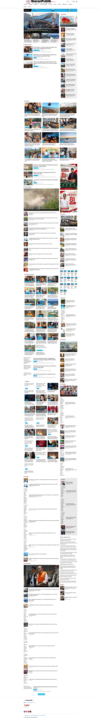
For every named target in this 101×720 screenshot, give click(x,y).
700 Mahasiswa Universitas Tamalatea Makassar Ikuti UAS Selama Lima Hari (43, 479)
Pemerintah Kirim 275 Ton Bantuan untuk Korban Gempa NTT (71, 95)
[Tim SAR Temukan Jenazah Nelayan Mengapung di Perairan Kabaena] (50, 137)
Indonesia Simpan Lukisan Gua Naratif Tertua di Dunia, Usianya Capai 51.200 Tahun (71, 329)
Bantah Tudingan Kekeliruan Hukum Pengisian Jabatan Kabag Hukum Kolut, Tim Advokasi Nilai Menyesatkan (71, 483)
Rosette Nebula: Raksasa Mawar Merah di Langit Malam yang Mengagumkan (41, 449)
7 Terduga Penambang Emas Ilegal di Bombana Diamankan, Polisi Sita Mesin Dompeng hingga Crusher (30, 330)
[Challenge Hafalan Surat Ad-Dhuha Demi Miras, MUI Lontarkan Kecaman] (63, 75)
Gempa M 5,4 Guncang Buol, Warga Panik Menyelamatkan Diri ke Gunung (43, 624)
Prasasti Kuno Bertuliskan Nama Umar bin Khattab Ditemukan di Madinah (70, 375)
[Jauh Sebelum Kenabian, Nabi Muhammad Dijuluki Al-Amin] (28, 182)
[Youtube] (28, 711)
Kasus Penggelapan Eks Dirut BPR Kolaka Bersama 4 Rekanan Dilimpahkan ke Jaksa (68, 556)
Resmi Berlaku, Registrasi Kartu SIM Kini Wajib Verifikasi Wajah (41, 403)
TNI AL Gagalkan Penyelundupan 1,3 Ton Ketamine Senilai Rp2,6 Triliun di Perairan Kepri (41, 29)
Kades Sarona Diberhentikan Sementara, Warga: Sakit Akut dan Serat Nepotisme (67, 573)
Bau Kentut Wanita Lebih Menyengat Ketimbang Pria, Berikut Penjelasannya (61, 280)
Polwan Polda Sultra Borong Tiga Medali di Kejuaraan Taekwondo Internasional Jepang (70, 426)
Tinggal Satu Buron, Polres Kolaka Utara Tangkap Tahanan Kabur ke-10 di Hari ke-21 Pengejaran (41, 330)
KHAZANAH (35, 182)
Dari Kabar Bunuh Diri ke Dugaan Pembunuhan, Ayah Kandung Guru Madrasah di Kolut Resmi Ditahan (53, 296)
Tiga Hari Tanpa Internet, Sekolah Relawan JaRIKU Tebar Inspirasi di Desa (43, 509)
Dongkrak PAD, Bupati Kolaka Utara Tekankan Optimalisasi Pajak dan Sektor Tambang (70, 244)
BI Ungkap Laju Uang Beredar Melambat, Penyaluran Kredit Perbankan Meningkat (70, 239)
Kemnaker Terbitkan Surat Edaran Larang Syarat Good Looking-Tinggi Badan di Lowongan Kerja (30, 460)
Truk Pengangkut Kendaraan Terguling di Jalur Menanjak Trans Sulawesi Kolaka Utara (32, 160)
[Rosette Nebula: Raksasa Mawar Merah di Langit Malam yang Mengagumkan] (41, 443)
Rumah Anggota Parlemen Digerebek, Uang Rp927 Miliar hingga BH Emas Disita (44, 264)
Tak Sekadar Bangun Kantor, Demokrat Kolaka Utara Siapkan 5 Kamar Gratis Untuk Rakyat (71, 504)
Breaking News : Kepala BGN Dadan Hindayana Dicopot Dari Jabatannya (43, 679)
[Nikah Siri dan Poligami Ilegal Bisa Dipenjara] (41, 420)
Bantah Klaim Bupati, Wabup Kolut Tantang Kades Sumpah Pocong (68, 576)
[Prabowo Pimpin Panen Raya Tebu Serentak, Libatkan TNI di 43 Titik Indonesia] (62, 250)
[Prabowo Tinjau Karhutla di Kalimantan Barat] (63, 55)
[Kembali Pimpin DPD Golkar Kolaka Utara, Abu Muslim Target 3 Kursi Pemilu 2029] (63, 491)
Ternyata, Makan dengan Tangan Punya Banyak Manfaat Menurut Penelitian (72, 287)
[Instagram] (26, 711)
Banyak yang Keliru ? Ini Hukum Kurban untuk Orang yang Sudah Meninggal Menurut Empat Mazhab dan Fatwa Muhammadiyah (71, 380)
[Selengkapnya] (50, 705)
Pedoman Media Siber (35, 715)
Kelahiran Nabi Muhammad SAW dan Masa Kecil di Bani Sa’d (70, 370)
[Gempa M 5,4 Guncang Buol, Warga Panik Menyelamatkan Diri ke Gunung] (26, 625)
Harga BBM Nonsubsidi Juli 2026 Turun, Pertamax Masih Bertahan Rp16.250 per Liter (70, 259)
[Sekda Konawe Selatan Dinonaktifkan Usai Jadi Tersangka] (30, 313)
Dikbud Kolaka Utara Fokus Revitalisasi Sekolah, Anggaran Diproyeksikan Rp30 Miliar (44, 545)
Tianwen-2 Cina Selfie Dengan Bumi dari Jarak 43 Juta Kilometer (53, 449)
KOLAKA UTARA (27, 127)
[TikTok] (30, 711)
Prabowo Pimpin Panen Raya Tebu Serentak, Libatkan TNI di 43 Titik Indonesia (71, 249)
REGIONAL (35, 57)
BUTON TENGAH (36, 66)
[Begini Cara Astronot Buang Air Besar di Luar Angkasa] (30, 432)
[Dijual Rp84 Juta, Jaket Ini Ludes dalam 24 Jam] (53, 409)
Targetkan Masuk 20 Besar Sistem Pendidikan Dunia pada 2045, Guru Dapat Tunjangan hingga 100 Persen (43, 239)
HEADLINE (38, 281)
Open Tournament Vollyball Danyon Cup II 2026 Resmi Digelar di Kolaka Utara (70, 431)
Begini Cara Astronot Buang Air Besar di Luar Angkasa (29, 437)
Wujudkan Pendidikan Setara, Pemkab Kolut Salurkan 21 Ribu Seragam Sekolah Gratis (44, 559)
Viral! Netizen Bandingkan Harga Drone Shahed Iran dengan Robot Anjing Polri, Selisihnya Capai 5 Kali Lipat (41, 414)
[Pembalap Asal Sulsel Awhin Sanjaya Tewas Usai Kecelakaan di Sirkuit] (62, 442)
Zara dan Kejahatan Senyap (70, 592)
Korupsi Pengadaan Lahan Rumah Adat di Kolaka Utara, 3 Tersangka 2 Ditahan (67, 546)
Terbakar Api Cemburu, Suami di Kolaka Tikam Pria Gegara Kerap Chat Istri (68, 570)
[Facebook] (24, 711)
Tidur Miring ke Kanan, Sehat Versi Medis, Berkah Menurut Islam (76, 287)
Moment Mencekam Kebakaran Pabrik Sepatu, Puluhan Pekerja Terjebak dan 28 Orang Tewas (43, 259)
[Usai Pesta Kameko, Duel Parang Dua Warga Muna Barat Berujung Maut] (30, 348)
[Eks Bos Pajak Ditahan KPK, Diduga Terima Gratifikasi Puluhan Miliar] (41, 279)
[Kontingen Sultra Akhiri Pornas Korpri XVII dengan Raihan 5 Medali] (62, 447)
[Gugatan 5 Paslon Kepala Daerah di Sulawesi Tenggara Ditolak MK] (63, 527)
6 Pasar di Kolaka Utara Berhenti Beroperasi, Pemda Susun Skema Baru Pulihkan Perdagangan (70, 264)
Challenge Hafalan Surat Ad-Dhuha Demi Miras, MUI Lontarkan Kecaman (71, 75)
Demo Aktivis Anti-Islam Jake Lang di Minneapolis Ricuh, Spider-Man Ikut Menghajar (42, 213)
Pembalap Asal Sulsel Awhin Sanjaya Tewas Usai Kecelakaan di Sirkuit (70, 441)
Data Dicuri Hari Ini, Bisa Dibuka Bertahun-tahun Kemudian (29, 391)
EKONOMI (44, 127)
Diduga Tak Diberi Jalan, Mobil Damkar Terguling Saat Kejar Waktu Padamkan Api (68, 130)
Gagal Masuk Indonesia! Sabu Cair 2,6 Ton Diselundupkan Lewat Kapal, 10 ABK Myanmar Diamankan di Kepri (37, 41)
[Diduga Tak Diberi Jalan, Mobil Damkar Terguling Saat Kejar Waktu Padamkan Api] (68, 123)
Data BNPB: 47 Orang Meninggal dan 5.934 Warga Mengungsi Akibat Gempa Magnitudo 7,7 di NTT (71, 90)
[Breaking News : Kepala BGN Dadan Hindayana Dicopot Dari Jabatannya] (26, 680)
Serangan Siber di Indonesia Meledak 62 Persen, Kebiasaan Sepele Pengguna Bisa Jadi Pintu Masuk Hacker (71, 60)
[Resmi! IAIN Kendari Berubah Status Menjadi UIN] (26, 554)
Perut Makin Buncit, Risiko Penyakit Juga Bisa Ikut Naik (61, 274)
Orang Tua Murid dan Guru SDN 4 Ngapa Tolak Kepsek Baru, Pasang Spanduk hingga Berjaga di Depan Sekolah (44, 495)
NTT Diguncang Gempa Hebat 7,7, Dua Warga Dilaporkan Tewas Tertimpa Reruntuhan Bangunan (45, 41)
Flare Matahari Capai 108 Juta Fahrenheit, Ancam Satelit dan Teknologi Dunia (41, 460)
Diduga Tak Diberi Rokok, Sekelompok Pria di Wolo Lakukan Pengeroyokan (52, 330)
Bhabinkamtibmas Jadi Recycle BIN (71, 598)
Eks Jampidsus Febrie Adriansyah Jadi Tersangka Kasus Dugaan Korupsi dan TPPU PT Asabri (43, 633)
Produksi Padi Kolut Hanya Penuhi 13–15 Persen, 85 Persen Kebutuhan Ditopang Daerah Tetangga (71, 229)
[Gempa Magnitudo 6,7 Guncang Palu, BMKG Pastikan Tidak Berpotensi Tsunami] (26, 659)
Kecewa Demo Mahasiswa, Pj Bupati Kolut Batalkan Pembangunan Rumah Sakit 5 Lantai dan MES (68, 543)
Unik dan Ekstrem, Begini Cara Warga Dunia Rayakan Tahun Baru (52, 426)
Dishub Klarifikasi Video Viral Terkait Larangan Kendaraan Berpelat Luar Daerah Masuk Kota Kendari (68, 549)
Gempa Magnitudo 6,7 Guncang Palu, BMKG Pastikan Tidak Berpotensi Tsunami (42, 658)
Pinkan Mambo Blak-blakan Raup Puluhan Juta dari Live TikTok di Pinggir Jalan (30, 414)
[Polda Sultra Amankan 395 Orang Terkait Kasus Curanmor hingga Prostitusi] (26, 667)
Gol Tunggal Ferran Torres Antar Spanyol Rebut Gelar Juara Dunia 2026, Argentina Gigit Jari (43, 615)
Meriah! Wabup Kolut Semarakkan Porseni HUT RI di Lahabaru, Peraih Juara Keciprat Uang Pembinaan (71, 469)
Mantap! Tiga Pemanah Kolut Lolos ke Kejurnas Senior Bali (70, 453)
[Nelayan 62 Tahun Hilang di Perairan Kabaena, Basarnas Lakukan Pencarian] (68, 137)
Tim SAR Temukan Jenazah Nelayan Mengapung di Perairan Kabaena (49, 144)
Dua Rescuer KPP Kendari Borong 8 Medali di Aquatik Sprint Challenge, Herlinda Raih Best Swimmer (71, 403)
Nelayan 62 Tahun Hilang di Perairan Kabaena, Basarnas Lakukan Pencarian (67, 144)
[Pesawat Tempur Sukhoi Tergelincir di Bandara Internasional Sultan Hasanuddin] (63, 65)
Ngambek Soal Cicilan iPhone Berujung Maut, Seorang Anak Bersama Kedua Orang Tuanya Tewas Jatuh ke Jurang (43, 218)
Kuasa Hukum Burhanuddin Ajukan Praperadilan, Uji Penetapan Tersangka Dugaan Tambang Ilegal (49, 160)
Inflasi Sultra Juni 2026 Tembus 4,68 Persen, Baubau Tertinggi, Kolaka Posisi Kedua (71, 234)
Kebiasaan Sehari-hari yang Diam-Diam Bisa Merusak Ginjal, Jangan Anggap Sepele (65, 274)
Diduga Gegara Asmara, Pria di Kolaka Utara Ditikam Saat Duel (67, 160)
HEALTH (62, 270)
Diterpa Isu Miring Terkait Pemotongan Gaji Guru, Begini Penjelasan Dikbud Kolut (68, 581)
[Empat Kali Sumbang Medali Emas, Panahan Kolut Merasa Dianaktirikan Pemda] (62, 459)
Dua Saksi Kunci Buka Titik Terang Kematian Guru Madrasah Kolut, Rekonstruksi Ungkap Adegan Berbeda (29, 307)
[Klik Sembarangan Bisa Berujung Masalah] (53, 386)
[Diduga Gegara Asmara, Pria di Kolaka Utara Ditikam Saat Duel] (68, 153)
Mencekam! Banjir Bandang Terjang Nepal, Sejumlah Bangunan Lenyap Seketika (40, 10)
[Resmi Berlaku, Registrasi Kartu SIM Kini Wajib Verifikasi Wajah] (41, 397)
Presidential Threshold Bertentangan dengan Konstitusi (70, 532)
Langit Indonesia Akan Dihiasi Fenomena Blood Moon (29, 472)
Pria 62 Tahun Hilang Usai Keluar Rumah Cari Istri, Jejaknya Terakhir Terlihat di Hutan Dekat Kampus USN (45, 63)
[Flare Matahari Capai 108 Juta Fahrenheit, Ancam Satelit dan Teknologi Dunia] (41, 455)
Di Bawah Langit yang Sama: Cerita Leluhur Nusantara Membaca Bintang (29, 449)
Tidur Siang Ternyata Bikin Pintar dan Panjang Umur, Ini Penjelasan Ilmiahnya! (72, 280)
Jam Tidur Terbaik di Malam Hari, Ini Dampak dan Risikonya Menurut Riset (61, 287)
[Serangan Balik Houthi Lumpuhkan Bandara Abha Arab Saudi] (26, 244)
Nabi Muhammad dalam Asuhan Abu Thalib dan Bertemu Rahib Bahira (69, 360)
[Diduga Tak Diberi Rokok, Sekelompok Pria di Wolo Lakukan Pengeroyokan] (53, 325)
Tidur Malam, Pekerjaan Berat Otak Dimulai (68, 280)
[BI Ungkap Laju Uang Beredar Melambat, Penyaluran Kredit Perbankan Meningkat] (62, 239)
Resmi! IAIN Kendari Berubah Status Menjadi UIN (38, 554)
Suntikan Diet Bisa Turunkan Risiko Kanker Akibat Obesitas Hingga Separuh (65, 287)
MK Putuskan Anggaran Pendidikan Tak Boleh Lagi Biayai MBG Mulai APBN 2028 (71, 29)
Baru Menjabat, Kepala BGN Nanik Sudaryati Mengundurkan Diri (41, 604)
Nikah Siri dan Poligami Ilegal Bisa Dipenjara (40, 426)
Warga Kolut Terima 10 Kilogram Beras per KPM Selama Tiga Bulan (58, 10)
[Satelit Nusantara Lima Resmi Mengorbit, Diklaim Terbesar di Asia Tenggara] (53, 455)
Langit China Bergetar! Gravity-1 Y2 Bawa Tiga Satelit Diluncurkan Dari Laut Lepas (40, 437)
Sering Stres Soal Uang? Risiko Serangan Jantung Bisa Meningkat (68, 274)
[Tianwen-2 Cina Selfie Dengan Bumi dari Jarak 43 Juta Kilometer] (53, 443)
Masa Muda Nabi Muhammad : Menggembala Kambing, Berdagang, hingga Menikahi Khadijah (44, 359)
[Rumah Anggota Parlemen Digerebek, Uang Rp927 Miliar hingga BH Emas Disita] (26, 264)
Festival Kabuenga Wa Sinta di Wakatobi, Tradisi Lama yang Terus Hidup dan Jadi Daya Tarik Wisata (71, 315)
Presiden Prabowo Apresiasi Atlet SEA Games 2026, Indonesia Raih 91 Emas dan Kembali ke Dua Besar (70, 436)
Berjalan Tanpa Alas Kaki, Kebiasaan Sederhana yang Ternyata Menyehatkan (61, 293)
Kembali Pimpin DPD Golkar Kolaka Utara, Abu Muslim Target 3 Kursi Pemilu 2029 (71, 491)
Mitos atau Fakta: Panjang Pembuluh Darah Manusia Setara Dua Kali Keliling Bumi (68, 287)
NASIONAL (49, 457)
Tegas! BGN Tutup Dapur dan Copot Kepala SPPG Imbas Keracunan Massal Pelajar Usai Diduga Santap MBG (71, 80)
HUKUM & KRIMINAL (36, 50)
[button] (74, 1)
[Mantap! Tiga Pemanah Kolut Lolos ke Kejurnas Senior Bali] (62, 453)
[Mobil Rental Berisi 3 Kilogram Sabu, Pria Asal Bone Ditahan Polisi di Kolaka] (41, 348)
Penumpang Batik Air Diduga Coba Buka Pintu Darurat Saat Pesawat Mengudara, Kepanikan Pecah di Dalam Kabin (42, 229)
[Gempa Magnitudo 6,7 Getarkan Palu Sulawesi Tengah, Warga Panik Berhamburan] (26, 647)
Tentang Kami (26, 715)
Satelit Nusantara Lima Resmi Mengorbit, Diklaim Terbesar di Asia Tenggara (53, 460)
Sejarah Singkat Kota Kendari (65, 564)
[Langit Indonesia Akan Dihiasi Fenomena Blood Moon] (30, 466)
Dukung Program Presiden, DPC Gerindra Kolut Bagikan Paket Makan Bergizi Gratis (71, 518)
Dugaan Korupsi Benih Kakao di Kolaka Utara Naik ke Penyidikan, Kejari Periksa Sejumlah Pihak (53, 319)
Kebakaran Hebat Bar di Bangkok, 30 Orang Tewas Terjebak (40, 253)
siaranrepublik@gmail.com (30, 702)
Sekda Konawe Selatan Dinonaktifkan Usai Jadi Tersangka (29, 319)
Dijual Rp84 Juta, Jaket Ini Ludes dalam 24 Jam (52, 414)
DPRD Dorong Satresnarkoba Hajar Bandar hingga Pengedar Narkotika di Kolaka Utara (68, 567)
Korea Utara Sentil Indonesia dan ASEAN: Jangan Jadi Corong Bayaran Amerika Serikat (42, 234)
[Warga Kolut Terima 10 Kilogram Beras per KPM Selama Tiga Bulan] (50, 10)
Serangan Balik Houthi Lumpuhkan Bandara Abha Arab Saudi (40, 243)
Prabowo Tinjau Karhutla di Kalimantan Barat (71, 54)
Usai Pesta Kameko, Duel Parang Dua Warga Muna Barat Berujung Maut (29, 353)
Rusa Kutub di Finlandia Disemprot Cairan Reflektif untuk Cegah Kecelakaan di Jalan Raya (53, 437)
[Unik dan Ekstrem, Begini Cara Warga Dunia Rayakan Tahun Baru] (53, 420)
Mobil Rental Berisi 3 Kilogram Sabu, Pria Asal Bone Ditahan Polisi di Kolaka (40, 353)
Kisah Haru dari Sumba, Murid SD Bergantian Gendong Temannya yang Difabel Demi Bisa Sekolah (44, 521)
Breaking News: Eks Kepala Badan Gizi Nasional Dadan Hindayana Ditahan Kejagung (43, 671)
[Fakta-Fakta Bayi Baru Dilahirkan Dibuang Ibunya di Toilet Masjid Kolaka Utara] (30, 336)
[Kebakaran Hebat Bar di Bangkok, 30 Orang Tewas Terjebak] (26, 254)
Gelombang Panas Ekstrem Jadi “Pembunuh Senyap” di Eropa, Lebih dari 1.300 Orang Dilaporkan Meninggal (43, 269)
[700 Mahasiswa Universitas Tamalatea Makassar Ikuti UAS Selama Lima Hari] (26, 480)
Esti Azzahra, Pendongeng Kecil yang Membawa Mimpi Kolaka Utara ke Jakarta (42, 534)
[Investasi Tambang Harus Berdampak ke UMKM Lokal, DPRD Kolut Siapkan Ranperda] (50, 123)
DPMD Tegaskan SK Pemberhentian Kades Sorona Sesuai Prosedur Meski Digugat (67, 559)
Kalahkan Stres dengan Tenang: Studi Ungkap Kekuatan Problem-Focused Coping (76, 280)
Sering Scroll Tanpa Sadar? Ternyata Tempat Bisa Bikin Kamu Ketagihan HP (72, 274)
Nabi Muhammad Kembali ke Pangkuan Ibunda (44, 374)
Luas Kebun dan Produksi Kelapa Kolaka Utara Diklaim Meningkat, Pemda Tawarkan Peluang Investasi (70, 254)
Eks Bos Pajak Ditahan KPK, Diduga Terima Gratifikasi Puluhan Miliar (28, 41)
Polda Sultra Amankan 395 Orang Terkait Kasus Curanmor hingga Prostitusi (43, 666)
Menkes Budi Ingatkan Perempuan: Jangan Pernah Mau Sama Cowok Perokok (65, 280)
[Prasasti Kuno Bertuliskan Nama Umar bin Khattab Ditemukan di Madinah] (62, 375)
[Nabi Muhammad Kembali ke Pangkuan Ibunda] (28, 375)
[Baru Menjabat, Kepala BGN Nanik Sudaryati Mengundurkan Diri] (26, 605)
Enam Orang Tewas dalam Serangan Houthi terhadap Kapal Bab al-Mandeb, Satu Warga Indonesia (43, 223)
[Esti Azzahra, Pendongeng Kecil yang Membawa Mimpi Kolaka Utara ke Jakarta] (26, 534)
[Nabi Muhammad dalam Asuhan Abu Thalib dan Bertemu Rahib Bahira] (28, 368)
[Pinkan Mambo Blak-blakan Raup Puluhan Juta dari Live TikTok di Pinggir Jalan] (30, 409)
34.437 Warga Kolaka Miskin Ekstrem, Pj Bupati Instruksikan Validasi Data (68, 553)
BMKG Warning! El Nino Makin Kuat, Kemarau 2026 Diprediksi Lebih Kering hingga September (71, 70)
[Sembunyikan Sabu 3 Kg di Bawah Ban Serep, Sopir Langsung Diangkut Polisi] (53, 336)
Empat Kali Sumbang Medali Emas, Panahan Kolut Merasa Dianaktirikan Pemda (70, 459)
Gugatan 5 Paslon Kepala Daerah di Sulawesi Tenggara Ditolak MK (71, 527)
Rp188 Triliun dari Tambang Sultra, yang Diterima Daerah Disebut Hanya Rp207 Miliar (44, 55)
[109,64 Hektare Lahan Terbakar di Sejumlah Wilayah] (63, 35)
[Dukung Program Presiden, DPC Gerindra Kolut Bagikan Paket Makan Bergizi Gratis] (63, 518)
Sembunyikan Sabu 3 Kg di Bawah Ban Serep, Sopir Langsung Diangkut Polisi (53, 342)
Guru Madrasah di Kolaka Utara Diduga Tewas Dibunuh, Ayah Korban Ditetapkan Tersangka (41, 307)
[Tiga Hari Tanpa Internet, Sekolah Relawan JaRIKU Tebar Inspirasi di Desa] (26, 510)
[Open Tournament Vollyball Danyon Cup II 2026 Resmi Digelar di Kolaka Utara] (62, 432)
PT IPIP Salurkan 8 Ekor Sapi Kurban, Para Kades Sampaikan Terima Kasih (68, 562)
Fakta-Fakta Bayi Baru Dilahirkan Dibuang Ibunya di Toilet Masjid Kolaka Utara (30, 342)
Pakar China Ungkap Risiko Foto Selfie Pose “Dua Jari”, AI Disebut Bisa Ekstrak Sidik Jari (53, 403)
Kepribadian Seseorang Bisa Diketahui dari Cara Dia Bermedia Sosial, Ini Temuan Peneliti (76, 274)
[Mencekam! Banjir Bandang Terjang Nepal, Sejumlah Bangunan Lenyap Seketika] (33, 10)
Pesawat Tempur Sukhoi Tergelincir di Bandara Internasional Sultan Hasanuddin (70, 65)
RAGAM (26, 388)
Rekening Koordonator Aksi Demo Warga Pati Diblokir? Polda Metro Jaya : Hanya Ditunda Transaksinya (32, 144)
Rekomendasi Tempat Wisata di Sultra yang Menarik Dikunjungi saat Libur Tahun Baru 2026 (70, 334)
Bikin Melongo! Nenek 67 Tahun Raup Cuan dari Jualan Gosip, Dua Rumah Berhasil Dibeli (41, 391)
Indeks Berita (42, 715)
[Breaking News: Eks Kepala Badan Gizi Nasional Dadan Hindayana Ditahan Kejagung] (26, 672)
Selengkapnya (41, 694)
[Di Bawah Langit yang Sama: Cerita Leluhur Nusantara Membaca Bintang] (30, 443)
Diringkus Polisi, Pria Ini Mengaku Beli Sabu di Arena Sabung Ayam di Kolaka (41, 319)
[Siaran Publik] (44, 1)
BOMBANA (44, 141)
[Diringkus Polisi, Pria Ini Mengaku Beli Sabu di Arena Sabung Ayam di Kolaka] (41, 313)
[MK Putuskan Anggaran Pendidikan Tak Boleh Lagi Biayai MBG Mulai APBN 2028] (63, 29)
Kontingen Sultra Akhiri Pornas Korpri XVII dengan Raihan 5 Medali (71, 446)
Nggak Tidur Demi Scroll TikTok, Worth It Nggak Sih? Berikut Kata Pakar (65, 293)
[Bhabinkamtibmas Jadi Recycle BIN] (62, 598)
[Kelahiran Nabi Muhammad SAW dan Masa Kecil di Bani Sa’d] (28, 689)
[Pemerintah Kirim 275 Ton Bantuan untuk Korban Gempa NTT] (63, 95)
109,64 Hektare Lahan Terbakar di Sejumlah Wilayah (70, 34)
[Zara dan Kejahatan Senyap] (62, 593)
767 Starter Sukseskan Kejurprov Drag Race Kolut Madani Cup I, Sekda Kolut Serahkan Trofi (70, 417)
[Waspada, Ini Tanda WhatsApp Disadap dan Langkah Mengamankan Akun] (30, 420)
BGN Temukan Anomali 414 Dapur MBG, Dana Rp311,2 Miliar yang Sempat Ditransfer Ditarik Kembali (71, 39)
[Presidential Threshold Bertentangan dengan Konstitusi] (63, 532)
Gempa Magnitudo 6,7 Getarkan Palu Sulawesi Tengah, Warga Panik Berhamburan (42, 646)
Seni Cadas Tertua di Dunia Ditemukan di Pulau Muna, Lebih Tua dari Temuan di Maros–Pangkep (71, 324)
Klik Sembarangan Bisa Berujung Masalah (52, 391)
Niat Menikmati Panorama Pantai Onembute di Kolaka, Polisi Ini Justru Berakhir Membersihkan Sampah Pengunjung (71, 306)
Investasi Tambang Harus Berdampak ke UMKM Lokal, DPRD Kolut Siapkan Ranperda (50, 130)
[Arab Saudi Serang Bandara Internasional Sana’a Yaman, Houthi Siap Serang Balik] (26, 249)
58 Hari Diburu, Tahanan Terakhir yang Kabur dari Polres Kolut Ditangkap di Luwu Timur (45, 48)
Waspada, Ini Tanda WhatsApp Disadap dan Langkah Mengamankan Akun (29, 426)
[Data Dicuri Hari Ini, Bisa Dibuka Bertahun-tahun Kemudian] (30, 386)
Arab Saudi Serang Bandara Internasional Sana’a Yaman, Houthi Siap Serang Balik (43, 249)
